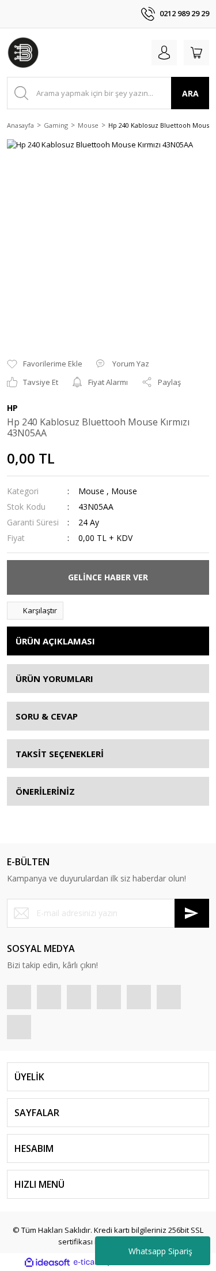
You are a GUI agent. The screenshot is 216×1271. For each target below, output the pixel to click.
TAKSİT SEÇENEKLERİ (60, 753)
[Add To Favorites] (44, 364)
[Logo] (23, 52)
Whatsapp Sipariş (160, 1251)
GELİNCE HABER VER (108, 577)
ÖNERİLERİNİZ (45, 791)
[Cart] (196, 52)
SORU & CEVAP (47, 716)
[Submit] (192, 913)
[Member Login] (164, 52)
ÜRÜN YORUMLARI (54, 678)
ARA (190, 93)
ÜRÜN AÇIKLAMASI (55, 641)
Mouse (91, 491)
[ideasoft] (47, 1262)
